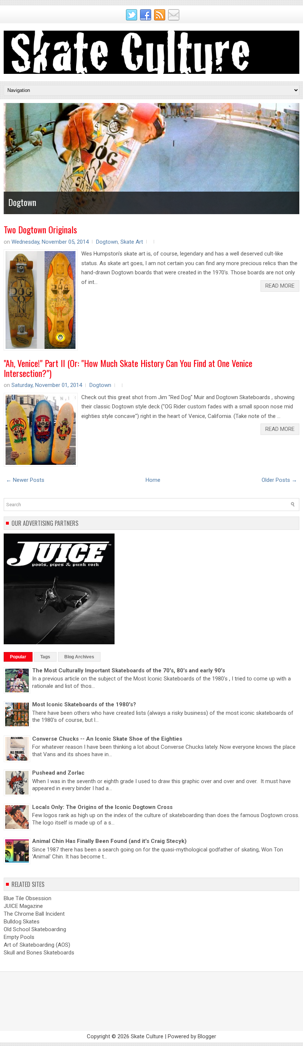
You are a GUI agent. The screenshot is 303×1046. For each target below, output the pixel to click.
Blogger (207, 1036)
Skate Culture (147, 1036)
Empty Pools (19, 937)
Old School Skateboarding (35, 929)
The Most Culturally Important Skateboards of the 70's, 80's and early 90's (128, 670)
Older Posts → (279, 480)
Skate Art (131, 242)
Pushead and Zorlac (58, 772)
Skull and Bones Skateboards (39, 952)
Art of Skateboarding (29, 945)
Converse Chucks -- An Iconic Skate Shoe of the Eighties (107, 738)
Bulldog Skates (22, 921)
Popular (18, 656)
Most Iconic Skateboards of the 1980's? (84, 704)
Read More (280, 285)
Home (153, 480)
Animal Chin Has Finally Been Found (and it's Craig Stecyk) (109, 841)
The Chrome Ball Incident (34, 913)
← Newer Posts (25, 480)
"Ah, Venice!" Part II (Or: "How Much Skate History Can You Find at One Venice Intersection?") (128, 368)
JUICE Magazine (23, 906)
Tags (45, 656)
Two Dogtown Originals (40, 229)
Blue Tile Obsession (27, 898)
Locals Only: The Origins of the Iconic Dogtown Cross (102, 807)
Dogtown (22, 202)
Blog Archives (79, 656)
